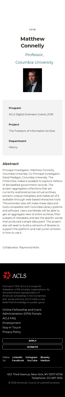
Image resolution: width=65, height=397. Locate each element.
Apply (32, 340)
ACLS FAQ (9, 318)
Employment (12, 322)
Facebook (18, 360)
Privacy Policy (12, 331)
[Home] (14, 274)
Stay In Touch (12, 327)
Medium (45, 360)
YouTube (32, 360)
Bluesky (45, 357)
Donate (32, 347)
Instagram (31, 357)
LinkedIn (17, 357)
